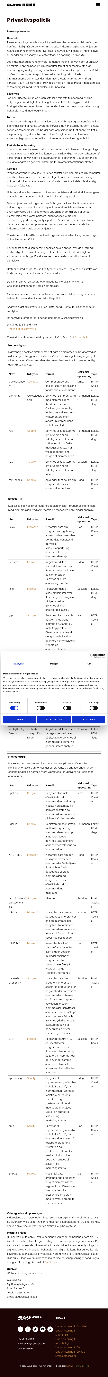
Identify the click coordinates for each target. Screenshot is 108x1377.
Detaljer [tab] (54, 664)
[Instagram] (20, 1329)
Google (31, 430)
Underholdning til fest (68, 1347)
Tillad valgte (54, 719)
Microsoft (32, 526)
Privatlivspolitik (82, 1366)
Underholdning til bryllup (70, 1351)
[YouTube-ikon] (43, 1329)
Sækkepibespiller (65, 1355)
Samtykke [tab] (19, 664)
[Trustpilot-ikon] (50, 1329)
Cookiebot (81, 337)
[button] (98, 4)
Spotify (31, 1078)
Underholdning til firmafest (71, 1326)
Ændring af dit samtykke (21, 328)
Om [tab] (89, 664)
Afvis (20, 719)
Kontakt (69, 1366)
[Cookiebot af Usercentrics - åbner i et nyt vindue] (92, 656)
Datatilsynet (52, 1262)
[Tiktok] (35, 1329)
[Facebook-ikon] (28, 1329)
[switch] (41, 708)
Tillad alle (88, 719)
